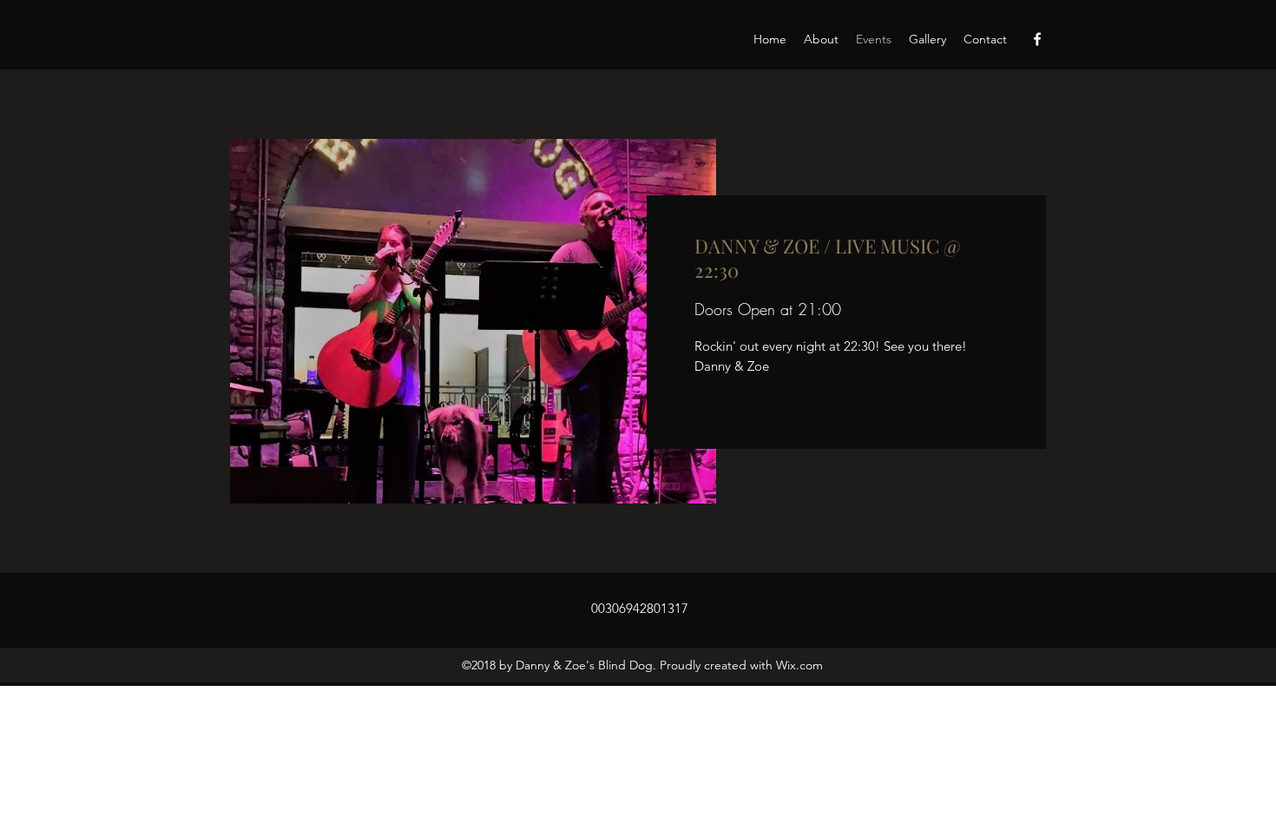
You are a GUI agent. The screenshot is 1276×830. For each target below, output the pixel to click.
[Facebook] (1037, 39)
